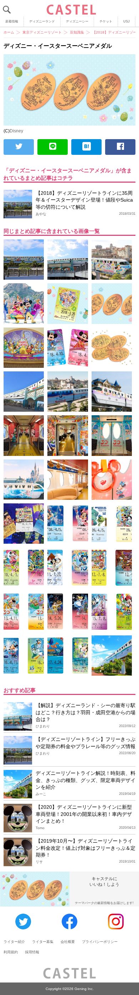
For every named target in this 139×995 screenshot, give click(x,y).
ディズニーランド (42, 21)
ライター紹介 (14, 942)
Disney (16, 130)
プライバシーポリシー (100, 942)
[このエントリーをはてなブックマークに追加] (86, 147)
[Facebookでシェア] (120, 147)
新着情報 (11, 21)
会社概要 (68, 942)
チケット (105, 21)
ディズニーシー (77, 21)
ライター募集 (42, 942)
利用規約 (11, 952)
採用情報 (32, 952)
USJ (126, 21)
